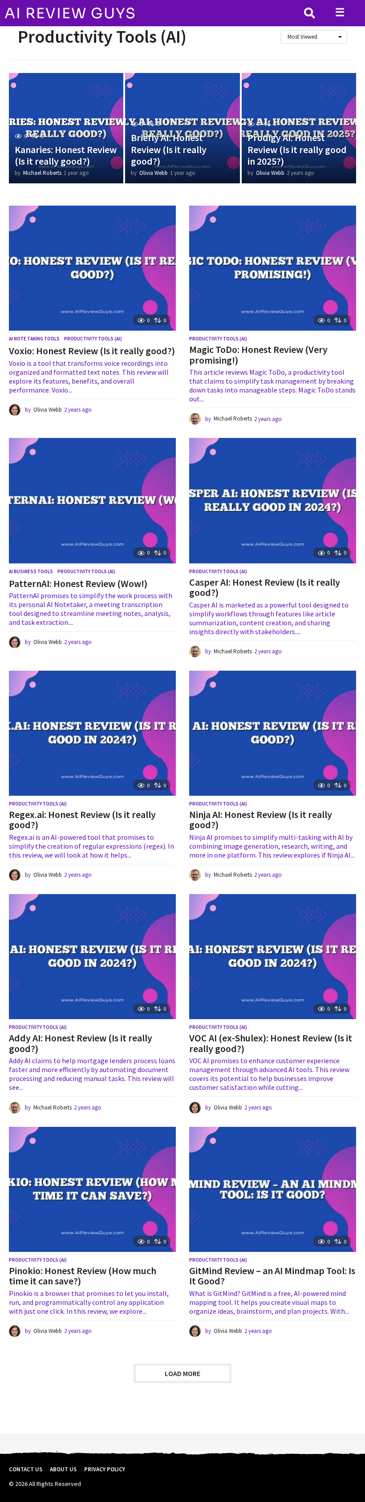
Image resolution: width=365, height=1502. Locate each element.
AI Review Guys (70, 13)
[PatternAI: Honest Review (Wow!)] (92, 500)
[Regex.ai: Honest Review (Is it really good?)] (92, 733)
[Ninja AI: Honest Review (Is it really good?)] (272, 733)
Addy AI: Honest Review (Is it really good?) (80, 1043)
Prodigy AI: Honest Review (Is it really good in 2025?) (297, 149)
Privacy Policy (104, 1469)
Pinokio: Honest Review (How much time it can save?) (82, 1275)
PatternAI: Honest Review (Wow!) (78, 583)
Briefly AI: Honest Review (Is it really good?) (169, 149)
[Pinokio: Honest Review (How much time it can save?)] (92, 1189)
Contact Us (25, 1469)
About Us (63, 1469)
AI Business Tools (31, 571)
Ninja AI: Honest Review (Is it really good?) (260, 819)
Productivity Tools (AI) (93, 338)
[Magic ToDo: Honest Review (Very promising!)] (272, 268)
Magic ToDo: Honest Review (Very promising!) (258, 354)
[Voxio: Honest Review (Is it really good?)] (92, 268)
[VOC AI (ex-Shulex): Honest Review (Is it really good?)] (272, 956)
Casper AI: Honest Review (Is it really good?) (264, 587)
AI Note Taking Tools (34, 338)
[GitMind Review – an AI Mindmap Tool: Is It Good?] (272, 1189)
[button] (309, 13)
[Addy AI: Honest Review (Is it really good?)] (92, 956)
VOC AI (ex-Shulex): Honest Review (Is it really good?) (270, 1043)
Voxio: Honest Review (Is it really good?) (92, 350)
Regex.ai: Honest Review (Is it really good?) (82, 819)
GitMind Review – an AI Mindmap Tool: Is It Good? (272, 1275)
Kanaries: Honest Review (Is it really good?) (66, 155)
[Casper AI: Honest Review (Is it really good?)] (272, 500)
